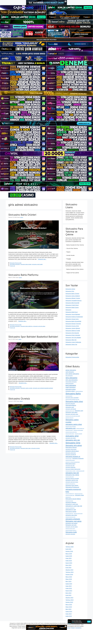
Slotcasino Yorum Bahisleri (73, 314)
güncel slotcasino (70, 383)
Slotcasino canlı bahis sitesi (72, 414)
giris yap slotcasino (71, 380)
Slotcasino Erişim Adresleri (73, 335)
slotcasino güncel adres (71, 449)
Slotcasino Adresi (70, 289)
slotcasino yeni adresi (71, 523)
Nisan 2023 (69, 607)
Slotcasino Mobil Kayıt (72, 312)
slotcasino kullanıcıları (70, 467)
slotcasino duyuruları (69, 430)
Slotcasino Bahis (73, 393)
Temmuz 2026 (69, 546)
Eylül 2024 (68, 567)
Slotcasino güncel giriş (71, 452)
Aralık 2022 (69, 616)
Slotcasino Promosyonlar (15, 262)
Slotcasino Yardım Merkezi (73, 328)
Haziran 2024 (69, 574)
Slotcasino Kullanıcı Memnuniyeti (73, 469)
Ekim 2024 (68, 565)
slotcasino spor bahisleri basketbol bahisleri (43, 388)
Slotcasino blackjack (70, 403)
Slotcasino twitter (71, 511)
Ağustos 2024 (69, 570)
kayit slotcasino (71, 385)
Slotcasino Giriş (70, 291)
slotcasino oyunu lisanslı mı (70, 483)
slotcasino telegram (71, 502)
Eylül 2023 (68, 595)
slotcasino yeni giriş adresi (39, 326)
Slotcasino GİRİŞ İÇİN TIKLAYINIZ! (46, 39)
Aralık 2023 (69, 588)
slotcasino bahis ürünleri (25, 264)
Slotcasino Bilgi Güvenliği (72, 303)
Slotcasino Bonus (71, 405)
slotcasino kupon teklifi (80, 470)
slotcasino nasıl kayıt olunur (72, 482)
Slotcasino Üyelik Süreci (72, 305)
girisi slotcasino (69, 375)
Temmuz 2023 (69, 600)
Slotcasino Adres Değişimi (73, 296)
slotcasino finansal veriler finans (71, 432)
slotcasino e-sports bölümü (78, 430)
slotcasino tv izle (71, 509)
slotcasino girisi (72, 436)
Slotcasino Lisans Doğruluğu (73, 342)
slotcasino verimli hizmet (78, 513)
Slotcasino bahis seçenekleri (72, 397)
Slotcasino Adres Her (71, 344)
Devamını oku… (42, 259)
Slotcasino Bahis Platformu (23, 274)
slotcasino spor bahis (69, 500)
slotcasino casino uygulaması (71, 426)
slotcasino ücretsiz (35, 448)
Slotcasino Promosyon (72, 487)
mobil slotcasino (71, 387)
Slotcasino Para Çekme (72, 485)
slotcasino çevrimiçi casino (70, 528)
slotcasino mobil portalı (70, 476)
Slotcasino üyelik (71, 532)
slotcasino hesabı (69, 458)
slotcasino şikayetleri (70, 534)
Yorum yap (12, 265)
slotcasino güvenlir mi (73, 456)
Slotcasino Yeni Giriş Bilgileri (73, 337)
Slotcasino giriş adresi (74, 445)
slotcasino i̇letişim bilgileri (70, 460)
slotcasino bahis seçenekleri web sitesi (72, 399)
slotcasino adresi (70, 391)
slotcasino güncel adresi (72, 451)
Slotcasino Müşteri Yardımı (73, 298)
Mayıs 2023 (69, 604)
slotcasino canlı (79, 410)
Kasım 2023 (69, 590)
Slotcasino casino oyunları (26, 388)
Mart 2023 (68, 609)
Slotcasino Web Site (71, 340)
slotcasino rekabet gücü (70, 493)
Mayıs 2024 (69, 576)
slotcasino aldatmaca (79, 391)
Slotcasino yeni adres (73, 521)
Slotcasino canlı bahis (71, 412)
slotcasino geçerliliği (78, 433)
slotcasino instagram (78, 458)
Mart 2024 (68, 581)
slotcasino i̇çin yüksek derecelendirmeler (73, 462)
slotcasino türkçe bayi (69, 513)
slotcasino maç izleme (72, 475)
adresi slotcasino (71, 370)
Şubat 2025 (69, 556)
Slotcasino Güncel (71, 447)
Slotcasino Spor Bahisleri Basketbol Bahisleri (33, 336)
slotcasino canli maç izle (70, 410)
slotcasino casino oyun (69, 417)
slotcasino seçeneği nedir (70, 495)
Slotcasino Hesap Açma (72, 319)
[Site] (23, 68)
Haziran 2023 (69, 602)
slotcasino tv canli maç (72, 504)
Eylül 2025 (68, 549)
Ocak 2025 (68, 558)
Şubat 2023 (69, 611)
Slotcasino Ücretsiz (19, 398)
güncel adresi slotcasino (71, 381)
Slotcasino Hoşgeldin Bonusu (73, 300)
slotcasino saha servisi (78, 493)
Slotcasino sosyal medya (73, 499)
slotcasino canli (70, 407)
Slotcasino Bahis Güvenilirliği (73, 321)
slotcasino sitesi (79, 495)
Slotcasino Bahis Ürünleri (22, 214)
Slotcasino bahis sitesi (25, 448)
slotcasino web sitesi (71, 515)
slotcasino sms (68, 497)
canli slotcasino (70, 372)
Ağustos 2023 (69, 597)
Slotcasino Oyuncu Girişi (72, 326)
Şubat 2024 (69, 583)
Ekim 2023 (68, 593)
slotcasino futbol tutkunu (70, 433)
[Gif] (46, 93)
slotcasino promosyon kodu (73, 490)
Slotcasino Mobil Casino (72, 307)
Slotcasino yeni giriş (71, 525)
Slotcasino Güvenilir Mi (71, 454)
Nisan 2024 (69, 579)
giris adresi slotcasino (15, 264)
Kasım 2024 (69, 563)
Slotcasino (68, 309)
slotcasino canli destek (71, 409)
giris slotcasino (71, 378)
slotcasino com (71, 428)
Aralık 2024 (69, 560)
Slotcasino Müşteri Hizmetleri (72, 478)
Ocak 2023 (69, 613)
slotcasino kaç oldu (70, 465)
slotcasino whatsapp (73, 519)
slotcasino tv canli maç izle (74, 506)
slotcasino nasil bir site (72, 480)
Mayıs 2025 (69, 553)
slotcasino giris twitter (71, 438)
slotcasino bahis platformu (26, 326)
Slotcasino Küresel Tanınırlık (73, 323)
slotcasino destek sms (80, 428)
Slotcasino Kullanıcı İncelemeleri (74, 316)
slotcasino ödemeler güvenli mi (71, 530)
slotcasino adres (71, 389)
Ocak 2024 (69, 586)
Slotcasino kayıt (70, 463)
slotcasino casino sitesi (74, 424)
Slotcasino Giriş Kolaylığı (72, 333)
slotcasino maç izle (72, 473)
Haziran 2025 (69, 551)
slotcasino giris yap (73, 440)
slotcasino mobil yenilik (37, 264)
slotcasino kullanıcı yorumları (71, 470)
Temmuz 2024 (69, 572)
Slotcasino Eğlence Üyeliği (73, 330)
